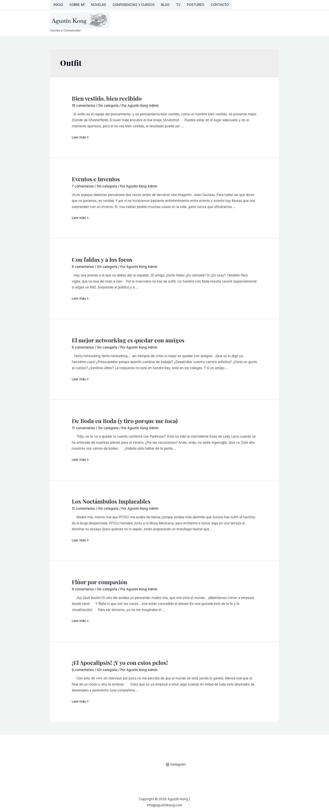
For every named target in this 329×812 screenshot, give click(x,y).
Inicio (58, 5)
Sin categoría (108, 105)
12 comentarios (83, 508)
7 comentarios (83, 186)
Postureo (195, 5)
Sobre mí (77, 5)
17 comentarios (83, 428)
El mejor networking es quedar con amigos (128, 340)
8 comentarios (83, 267)
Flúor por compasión (99, 582)
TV (178, 5)
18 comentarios (83, 105)
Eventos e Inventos (96, 179)
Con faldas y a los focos (102, 259)
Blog (165, 5)
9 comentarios (83, 589)
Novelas (98, 5)
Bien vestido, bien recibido (107, 98)
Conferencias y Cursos (134, 5)
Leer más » (80, 137)
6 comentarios (83, 347)
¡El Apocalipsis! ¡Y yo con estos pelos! (120, 662)
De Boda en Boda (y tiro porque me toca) (125, 421)
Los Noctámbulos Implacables (111, 501)
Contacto (220, 5)
